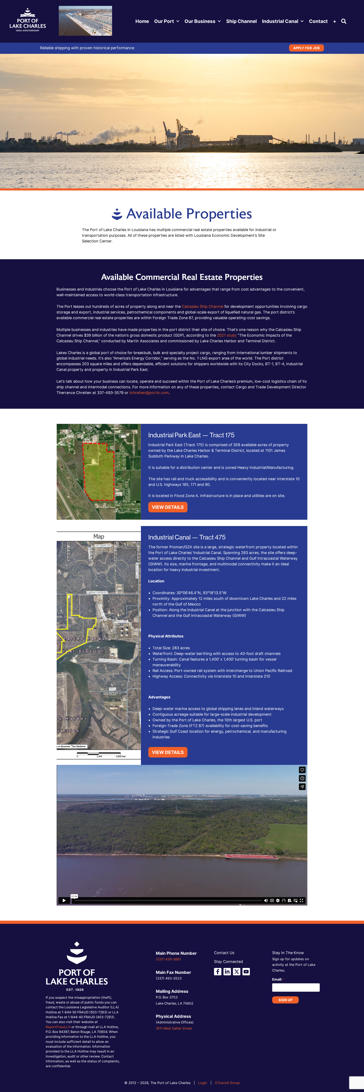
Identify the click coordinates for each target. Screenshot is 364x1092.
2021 (222, 335)
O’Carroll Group (227, 1083)
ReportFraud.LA (58, 1027)
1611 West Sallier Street (174, 1028)
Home (142, 21)
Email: (278, 979)
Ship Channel (241, 21)
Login (202, 1083)
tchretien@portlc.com (149, 392)
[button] (343, 21)
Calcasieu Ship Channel (202, 306)
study (232, 335)
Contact (318, 21)
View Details (168, 507)
